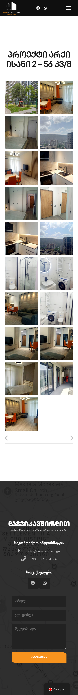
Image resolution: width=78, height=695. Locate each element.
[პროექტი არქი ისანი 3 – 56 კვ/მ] (56, 438)
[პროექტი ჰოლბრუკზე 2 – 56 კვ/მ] (22, 438)
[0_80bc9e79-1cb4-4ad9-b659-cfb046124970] (21, 97)
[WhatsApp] (45, 8)
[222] (11, 9)
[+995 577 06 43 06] (25, 559)
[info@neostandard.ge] (22, 551)
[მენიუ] (68, 8)
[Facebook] (38, 8)
